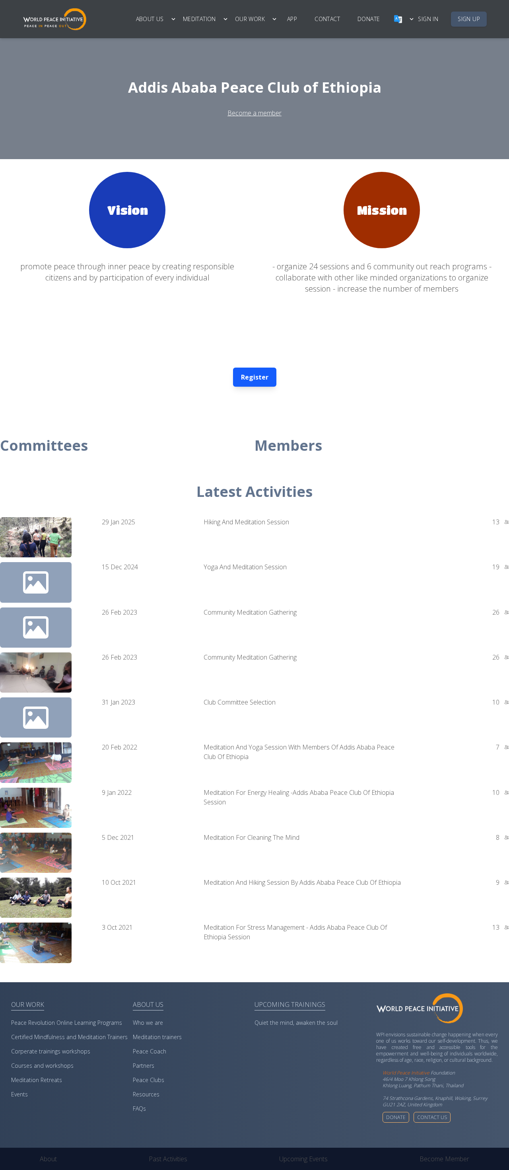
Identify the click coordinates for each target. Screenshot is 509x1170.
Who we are (148, 1022)
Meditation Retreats (36, 1080)
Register (254, 377)
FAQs (139, 1108)
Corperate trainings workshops (50, 1051)
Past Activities (168, 1158)
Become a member (254, 113)
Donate (396, 1117)
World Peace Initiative (406, 1072)
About (48, 1158)
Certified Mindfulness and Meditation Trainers (69, 1037)
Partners (143, 1065)
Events (19, 1094)
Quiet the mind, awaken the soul (296, 1022)
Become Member (444, 1158)
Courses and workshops (42, 1065)
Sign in (428, 19)
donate (368, 19)
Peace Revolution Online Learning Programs (66, 1022)
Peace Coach (149, 1051)
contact (327, 19)
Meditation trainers (157, 1037)
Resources (146, 1094)
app (292, 19)
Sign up (469, 19)
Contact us (432, 1117)
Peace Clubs (148, 1080)
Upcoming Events (303, 1158)
